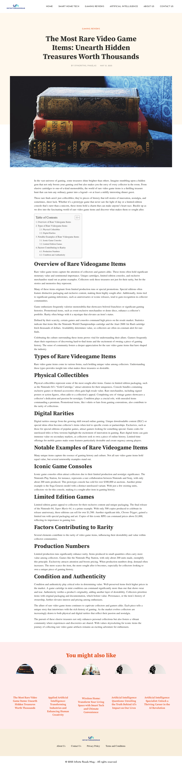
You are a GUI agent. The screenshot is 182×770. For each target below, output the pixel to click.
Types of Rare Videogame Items (52, 225)
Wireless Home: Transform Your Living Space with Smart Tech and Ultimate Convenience (91, 705)
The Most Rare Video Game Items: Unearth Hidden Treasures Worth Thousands (25, 703)
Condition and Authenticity (54, 254)
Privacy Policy (93, 745)
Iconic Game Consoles (52, 240)
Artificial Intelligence (124, 6)
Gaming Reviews (94, 6)
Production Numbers (51, 251)
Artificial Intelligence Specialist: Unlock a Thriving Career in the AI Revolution (157, 703)
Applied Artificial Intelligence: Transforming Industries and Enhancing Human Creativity (58, 706)
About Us (149, 6)
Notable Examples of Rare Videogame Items (58, 236)
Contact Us (166, 6)
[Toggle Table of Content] (76, 217)
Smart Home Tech (68, 6)
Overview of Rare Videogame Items (54, 221)
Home (49, 6)
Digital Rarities (49, 233)
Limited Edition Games (52, 244)
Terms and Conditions (115, 745)
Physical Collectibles (51, 229)
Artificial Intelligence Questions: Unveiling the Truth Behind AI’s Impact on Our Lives (123, 703)
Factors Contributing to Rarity (52, 247)
